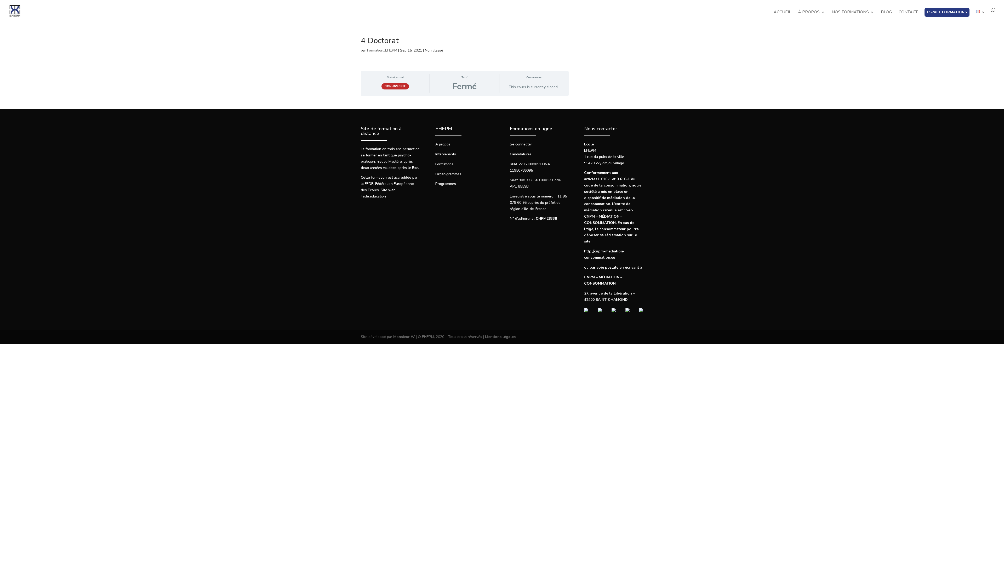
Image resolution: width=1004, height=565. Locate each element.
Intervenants (445, 154)
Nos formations (850, 12)
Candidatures (521, 154)
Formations (444, 164)
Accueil (782, 12)
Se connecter (521, 144)
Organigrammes (448, 174)
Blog (886, 12)
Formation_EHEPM (382, 50)
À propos (809, 12)
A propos (442, 144)
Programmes (445, 183)
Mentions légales (500, 336)
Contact (908, 12)
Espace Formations (947, 12)
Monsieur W (404, 336)
